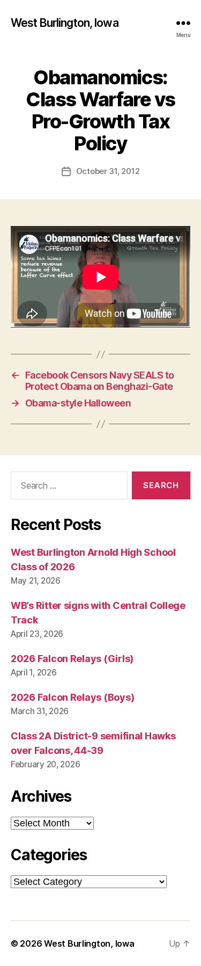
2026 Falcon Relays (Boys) (72, 697)
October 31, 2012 (108, 171)
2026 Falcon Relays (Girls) (72, 658)
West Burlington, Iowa (64, 22)
